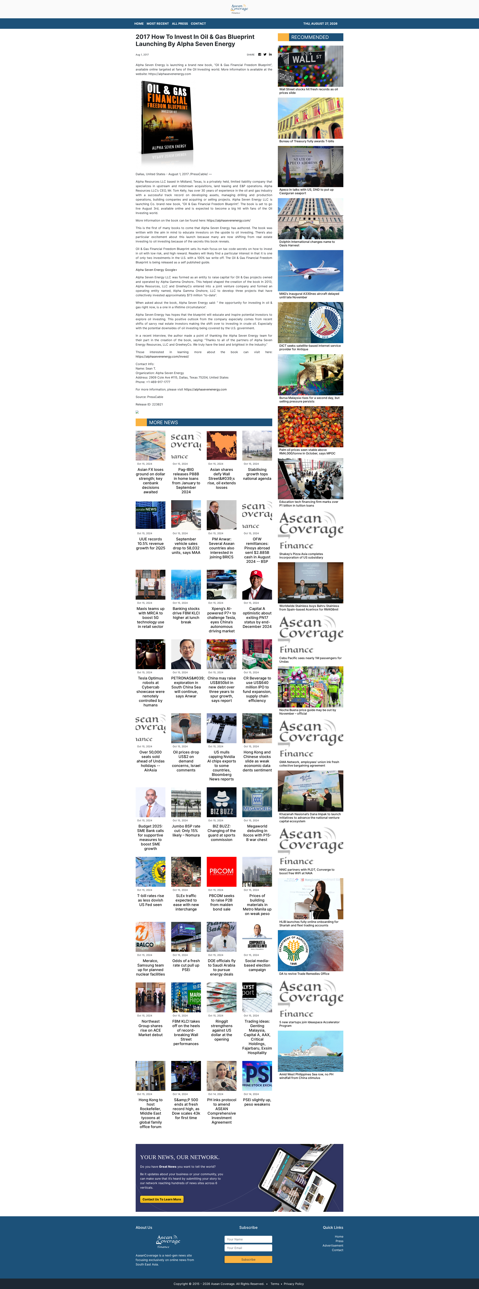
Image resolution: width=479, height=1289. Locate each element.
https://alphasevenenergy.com (205, 389)
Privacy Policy (294, 1284)
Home (339, 1236)
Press (339, 1241)
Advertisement (333, 1245)
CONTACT (198, 23)
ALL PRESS (180, 23)
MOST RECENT (158, 23)
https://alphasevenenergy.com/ (229, 220)
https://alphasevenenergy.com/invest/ (162, 356)
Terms (275, 1284)
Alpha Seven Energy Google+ (156, 270)
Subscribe (248, 1259)
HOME (139, 23)
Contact (337, 1250)
